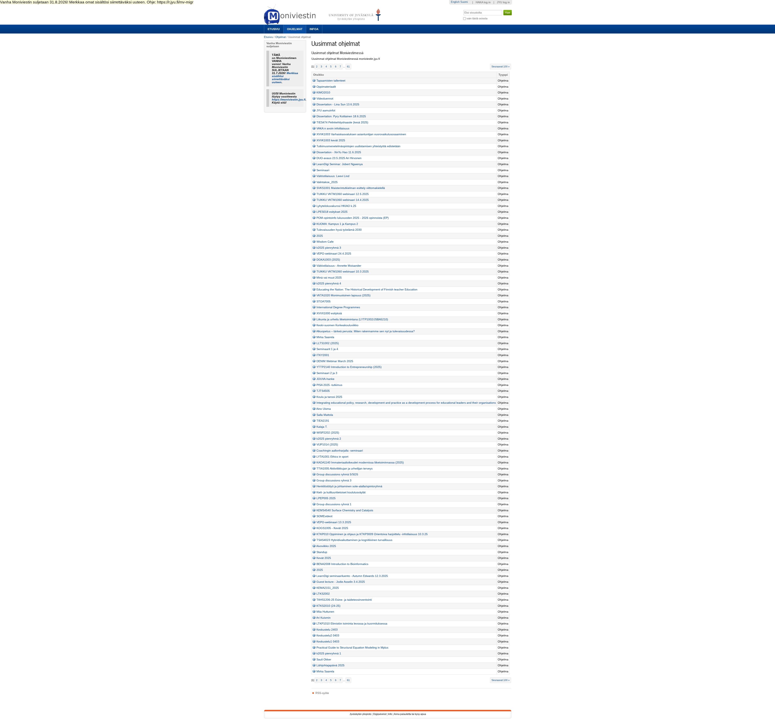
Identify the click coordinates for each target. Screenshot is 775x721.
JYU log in (503, 2)
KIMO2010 (323, 92)
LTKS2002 (323, 593)
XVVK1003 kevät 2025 (330, 140)
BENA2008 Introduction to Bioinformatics (342, 564)
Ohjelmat (295, 29)
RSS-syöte (322, 693)
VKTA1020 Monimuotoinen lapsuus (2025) (343, 295)
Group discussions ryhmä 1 (333, 504)
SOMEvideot (324, 516)
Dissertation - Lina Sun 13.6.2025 (337, 104)
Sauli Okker (323, 659)
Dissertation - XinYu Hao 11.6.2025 (338, 152)
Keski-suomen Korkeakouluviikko (337, 325)
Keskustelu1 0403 (327, 641)
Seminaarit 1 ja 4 (327, 349)
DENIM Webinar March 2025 (334, 361)
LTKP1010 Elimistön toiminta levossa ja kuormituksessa (351, 623)
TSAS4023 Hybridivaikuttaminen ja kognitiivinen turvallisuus (354, 540)
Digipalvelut (379, 714)
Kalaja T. (321, 426)
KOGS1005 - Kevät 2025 (332, 528)
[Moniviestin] (323, 23)
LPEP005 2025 (326, 498)
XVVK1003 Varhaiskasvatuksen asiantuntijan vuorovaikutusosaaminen (361, 134)
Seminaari (322, 170)
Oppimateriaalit (326, 86)
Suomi (464, 1)
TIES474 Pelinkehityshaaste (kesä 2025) (342, 122)
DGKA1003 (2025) (328, 259)
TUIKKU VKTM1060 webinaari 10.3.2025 (342, 271)
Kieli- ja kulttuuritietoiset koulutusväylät (341, 492)
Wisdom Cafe (325, 241)
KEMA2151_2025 (327, 587)
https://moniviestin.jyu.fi (289, 99)
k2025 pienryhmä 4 (328, 283)
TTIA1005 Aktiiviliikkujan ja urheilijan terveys (344, 468)
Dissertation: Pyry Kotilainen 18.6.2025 (341, 116)
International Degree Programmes (338, 307)
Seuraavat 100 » (500, 66)
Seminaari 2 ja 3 (326, 373)
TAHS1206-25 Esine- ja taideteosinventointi (344, 599)
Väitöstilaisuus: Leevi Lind (332, 176)
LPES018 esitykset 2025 (332, 211)
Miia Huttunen (325, 611)
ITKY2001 (322, 355)
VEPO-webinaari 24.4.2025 (333, 253)
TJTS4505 (323, 390)
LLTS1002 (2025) (327, 343)
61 (348, 66)
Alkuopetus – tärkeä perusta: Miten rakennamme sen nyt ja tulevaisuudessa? (365, 331)
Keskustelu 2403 (327, 629)
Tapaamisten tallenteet (330, 80)
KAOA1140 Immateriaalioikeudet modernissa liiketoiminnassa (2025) (360, 462)
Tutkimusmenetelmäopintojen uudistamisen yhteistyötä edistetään (358, 146)
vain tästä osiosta (477, 18)
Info (390, 714)
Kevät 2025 (323, 558)
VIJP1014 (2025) (327, 444)
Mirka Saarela (325, 337)
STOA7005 (323, 301)
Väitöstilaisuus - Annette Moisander (338, 265)
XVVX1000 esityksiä (329, 313)
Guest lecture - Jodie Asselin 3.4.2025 (340, 581)
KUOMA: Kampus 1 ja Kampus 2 (337, 223)
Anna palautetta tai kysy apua (410, 714)
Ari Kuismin (323, 617)
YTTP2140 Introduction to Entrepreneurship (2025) (349, 367)
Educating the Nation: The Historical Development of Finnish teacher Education (366, 289)
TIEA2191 (322, 420)
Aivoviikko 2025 (326, 546)
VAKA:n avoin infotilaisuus (332, 128)
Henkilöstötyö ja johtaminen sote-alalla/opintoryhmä (349, 486)
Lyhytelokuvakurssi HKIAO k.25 (336, 205)
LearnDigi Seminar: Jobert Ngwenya (339, 164)
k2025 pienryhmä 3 (328, 247)
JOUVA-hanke (325, 378)
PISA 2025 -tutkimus (329, 385)
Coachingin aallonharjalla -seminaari (339, 450)
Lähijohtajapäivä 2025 (330, 665)
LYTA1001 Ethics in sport (332, 456)
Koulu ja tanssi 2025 (329, 396)
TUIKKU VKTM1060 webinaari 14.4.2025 (342, 199)
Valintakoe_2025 (327, 182)
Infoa (314, 29)
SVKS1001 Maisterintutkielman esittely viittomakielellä (350, 188)
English (455, 1)
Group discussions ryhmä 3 (333, 480)
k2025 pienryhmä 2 (328, 438)
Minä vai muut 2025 (329, 277)
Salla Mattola (324, 414)
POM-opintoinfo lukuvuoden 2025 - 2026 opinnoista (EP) (352, 217)
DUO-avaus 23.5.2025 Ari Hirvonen (338, 158)
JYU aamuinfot (325, 110)
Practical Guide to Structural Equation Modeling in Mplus (352, 647)
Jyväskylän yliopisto (360, 714)
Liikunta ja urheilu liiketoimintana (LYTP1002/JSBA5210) (352, 319)
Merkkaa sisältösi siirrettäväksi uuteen (285, 78)
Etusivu (274, 29)
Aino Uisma (323, 408)
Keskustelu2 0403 (327, 635)
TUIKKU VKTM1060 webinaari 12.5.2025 (342, 194)
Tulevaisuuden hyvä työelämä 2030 (339, 229)
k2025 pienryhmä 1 (328, 653)
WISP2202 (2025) (327, 432)
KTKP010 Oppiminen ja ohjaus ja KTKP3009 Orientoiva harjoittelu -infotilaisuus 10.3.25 (372, 534)
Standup (321, 552)
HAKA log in (483, 2)
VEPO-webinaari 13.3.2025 (333, 522)
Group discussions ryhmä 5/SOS (337, 474)
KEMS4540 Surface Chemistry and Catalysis (344, 510)
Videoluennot (324, 98)
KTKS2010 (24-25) (328, 605)
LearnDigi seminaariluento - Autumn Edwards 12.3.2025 (352, 575)
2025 (319, 235)
